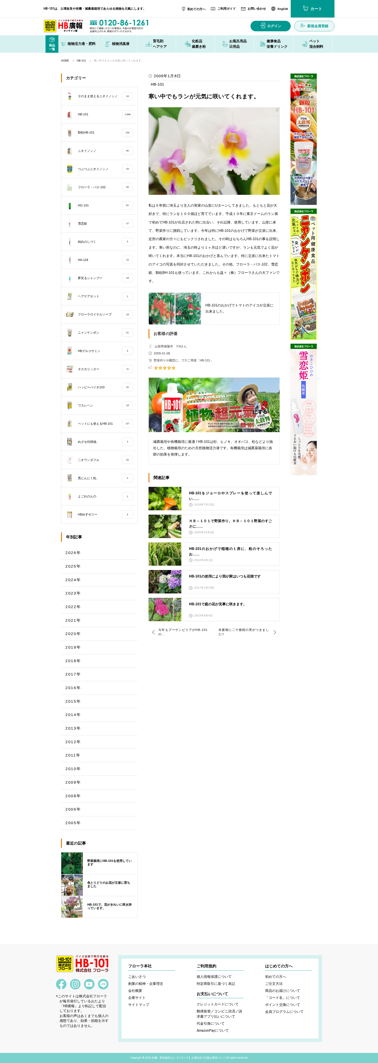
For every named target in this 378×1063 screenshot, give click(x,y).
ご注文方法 (274, 984)
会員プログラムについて (284, 1012)
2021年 (73, 620)
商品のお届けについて (282, 991)
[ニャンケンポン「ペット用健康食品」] (303, 274)
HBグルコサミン (103, 351)
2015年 (73, 701)
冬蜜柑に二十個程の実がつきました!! (244, 632)
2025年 (73, 566)
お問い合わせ (257, 8)
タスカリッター (103, 369)
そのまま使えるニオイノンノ (103, 96)
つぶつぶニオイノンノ (103, 169)
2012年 (73, 742)
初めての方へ (196, 9)
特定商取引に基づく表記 (216, 984)
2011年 (73, 755)
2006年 (73, 809)
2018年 (73, 661)
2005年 (73, 823)
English (283, 9)
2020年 (73, 634)
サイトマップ (138, 1005)
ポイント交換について (282, 1005)
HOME (65, 60)
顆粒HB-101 (104, 132)
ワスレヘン (103, 405)
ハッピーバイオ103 (103, 387)
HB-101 (81, 60)
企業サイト (137, 998)
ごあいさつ (137, 977)
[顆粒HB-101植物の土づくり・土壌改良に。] (303, 139)
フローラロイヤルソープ (103, 314)
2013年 (73, 728)
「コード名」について (282, 998)
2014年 (73, 715)
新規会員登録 (317, 26)
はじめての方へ (279, 966)
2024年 (73, 580)
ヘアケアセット (103, 296)
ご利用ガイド (226, 8)
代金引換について (211, 1023)
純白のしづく (103, 241)
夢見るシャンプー (103, 278)
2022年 (73, 607)
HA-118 (103, 260)
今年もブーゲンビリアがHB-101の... (183, 632)
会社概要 (135, 991)
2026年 (73, 553)
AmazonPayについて (213, 1030)
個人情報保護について (214, 977)
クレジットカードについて (218, 1004)
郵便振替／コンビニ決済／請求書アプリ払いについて (219, 1014)
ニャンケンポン (103, 332)
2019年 (73, 647)
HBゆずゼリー (103, 514)
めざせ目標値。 (103, 442)
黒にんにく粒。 (103, 478)
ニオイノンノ (103, 151)
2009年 (73, 782)
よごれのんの (103, 496)
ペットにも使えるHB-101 (104, 423)
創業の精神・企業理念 (145, 984)
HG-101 (103, 205)
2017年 (73, 674)
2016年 (73, 688)
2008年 (73, 796)
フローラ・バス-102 (103, 187)
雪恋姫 (103, 223)
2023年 (73, 593)
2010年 (73, 769)
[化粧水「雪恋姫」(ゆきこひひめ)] (303, 409)
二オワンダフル (103, 460)
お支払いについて (212, 994)
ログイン (274, 26)
